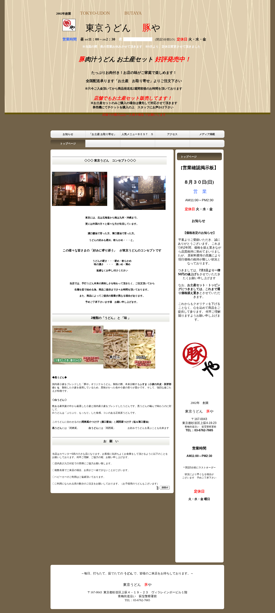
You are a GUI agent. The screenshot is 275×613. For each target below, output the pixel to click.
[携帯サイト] (163, 487)
